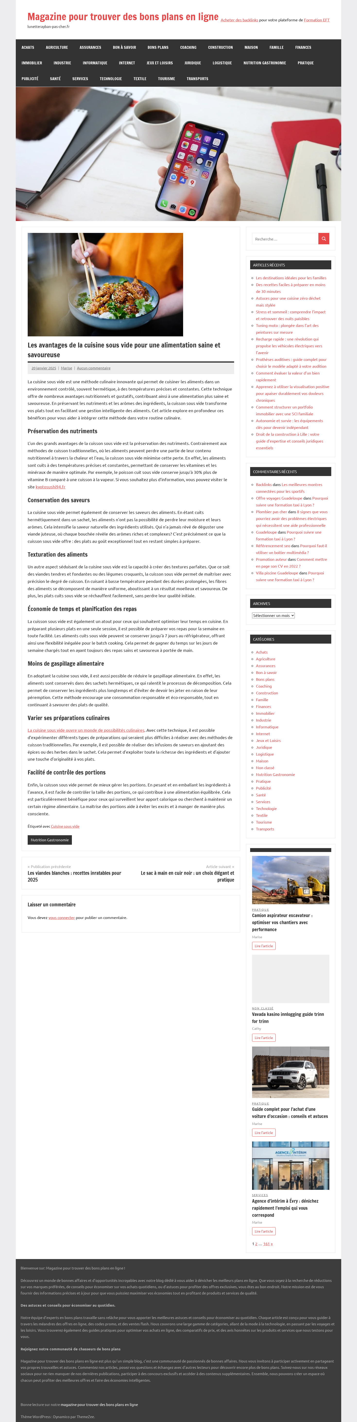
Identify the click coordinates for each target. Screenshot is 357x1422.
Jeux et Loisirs (160, 63)
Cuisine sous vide (65, 826)
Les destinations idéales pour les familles (291, 277)
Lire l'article (264, 946)
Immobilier (32, 63)
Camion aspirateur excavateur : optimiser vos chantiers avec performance (282, 922)
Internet (127, 63)
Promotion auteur (271, 559)
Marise (66, 368)
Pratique (306, 63)
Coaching (188, 47)
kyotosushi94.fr (50, 486)
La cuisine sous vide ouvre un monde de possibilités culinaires (86, 729)
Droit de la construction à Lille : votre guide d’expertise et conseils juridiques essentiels (289, 441)
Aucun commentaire (93, 368)
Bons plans (158, 47)
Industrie (62, 63)
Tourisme (166, 78)
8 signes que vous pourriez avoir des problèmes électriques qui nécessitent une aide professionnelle (292, 518)
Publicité (30, 78)
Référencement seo (273, 545)
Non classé (265, 767)
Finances (303, 47)
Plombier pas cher (271, 511)
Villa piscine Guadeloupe (277, 572)
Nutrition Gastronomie (265, 63)
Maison (251, 47)
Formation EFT (317, 19)
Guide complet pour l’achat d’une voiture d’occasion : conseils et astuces (290, 1112)
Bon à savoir (124, 47)
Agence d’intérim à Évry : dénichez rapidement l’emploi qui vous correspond (285, 1208)
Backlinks (264, 484)
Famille (277, 47)
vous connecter (62, 917)
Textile (140, 78)
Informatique (95, 63)
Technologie (111, 78)
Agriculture (57, 47)
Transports (197, 78)
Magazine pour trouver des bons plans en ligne (123, 16)
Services (80, 78)
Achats (28, 47)
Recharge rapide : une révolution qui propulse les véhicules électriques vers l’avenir (289, 345)
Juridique (193, 63)
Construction (220, 47)
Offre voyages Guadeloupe (279, 497)
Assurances (90, 47)
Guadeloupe (266, 531)
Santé (55, 78)
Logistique (222, 63)
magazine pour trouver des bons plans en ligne (99, 1404)
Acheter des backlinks (239, 19)
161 (266, 1243)
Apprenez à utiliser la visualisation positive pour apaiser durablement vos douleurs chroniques (292, 393)
